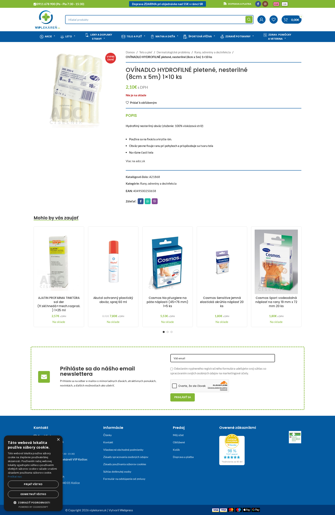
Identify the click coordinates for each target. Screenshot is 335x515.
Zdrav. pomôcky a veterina (279, 36)
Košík (176, 449)
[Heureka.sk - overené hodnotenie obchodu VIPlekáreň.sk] (232, 449)
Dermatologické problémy (173, 52)
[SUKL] (295, 437)
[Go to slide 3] (171, 332)
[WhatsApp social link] (148, 201)
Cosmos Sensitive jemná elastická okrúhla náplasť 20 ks (222, 302)
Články (107, 435)
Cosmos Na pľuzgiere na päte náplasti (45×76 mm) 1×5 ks (167, 302)
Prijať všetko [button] (33, 484)
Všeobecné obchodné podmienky (123, 449)
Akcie (48, 36)
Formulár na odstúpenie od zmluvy (124, 478)
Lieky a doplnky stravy (101, 36)
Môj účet (178, 435)
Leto (68, 36)
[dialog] (33, 473)
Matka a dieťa (165, 36)
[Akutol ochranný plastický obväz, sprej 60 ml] (113, 262)
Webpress (126, 510)
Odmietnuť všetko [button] (33, 494)
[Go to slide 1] (164, 332)
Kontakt (108, 442)
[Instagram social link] (265, 4)
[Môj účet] (261, 19)
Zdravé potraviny (238, 36)
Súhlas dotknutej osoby (117, 471)
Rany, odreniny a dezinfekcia (212, 52)
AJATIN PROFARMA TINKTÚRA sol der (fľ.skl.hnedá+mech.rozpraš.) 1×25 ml (58, 304)
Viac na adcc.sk (135, 161)
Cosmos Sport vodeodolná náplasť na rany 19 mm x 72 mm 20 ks (276, 302)
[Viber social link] (155, 201)
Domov (130, 52)
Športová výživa (200, 36)
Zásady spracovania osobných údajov (125, 457)
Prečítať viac (15, 476)
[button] (33, 502)
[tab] (131, 115)
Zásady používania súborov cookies (124, 464)
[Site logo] (47, 19)
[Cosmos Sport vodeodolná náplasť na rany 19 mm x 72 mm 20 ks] (276, 262)
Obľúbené (179, 442)
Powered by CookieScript (33, 506)
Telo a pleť (134, 36)
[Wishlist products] (274, 19)
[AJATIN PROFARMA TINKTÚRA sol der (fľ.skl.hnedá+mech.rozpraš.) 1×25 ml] (59, 262)
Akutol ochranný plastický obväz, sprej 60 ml (113, 300)
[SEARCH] (248, 19)
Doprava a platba (183, 457)
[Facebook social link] (258, 4)
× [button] (58, 439)
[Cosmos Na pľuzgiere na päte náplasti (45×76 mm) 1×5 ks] (167, 262)
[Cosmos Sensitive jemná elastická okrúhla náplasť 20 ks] (222, 262)
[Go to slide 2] (168, 332)
